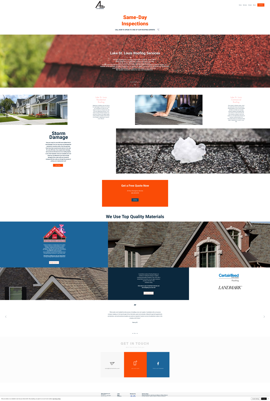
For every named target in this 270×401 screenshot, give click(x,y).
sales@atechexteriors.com (112, 368)
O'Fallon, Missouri (164, 395)
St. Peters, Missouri (146, 396)
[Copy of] (137, 333)
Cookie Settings (255, 398)
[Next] (264, 317)
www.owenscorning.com (169, 266)
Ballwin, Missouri (153, 396)
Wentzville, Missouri (146, 395)
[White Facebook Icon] (158, 363)
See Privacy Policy (57, 398)
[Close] (268, 399)
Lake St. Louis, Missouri (155, 395)
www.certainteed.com (43, 299)
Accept (263, 398)
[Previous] (5, 317)
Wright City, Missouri (161, 396)
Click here (51, 249)
